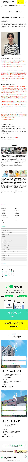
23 (13, 273)
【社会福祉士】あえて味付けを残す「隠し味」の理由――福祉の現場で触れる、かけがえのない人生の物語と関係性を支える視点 (20, 180)
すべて (2, 222)
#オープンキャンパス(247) (7, 232)
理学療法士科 (3, 213)
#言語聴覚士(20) (5, 247)
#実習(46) (3, 236)
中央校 (2, 20)
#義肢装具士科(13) (5, 255)
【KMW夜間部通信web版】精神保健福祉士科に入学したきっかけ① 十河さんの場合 (20, 157)
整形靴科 (16, 217)
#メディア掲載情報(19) (6, 249)
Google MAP (14, 363)
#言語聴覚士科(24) (5, 243)
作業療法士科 (17, 213)
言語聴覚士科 (3, 215)
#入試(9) (3, 259)
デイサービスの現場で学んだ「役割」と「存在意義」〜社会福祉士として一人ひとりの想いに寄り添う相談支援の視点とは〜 (7, 180)
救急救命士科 (17, 215)
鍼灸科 (16, 208)
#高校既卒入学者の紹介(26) (7, 241)
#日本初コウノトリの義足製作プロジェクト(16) (10, 251)
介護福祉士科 (3, 208)
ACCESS (14, 358)
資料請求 (20, 2)
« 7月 (2, 278)
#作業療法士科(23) (5, 245)
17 (2, 273)
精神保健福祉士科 (7, 20)
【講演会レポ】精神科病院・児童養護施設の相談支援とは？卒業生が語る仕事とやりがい (7, 157)
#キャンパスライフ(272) (6, 230)
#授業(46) (3, 238)
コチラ (16, 137)
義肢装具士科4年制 (4, 217)
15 (11, 272)
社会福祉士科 (6, 165)
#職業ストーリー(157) (6, 234)
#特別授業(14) (4, 253)
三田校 (16, 220)
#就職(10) (3, 257)
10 (2, 272)
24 (2, 275)
